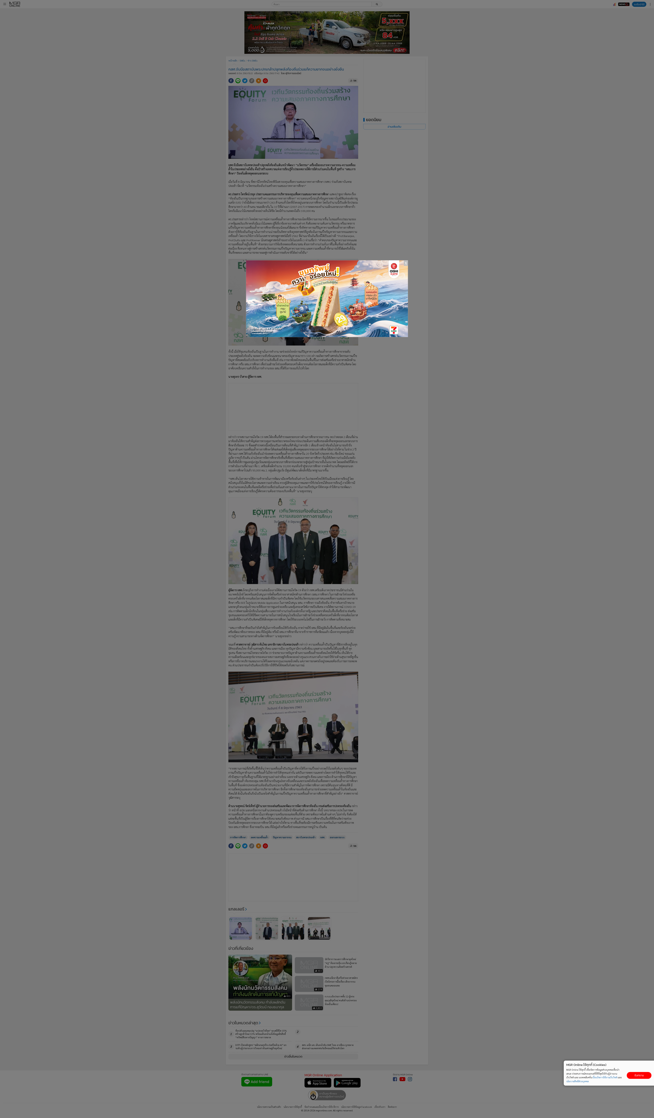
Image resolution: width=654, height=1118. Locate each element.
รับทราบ (639, 1075)
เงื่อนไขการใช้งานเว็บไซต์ (605, 1077)
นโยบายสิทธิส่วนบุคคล (577, 1081)
